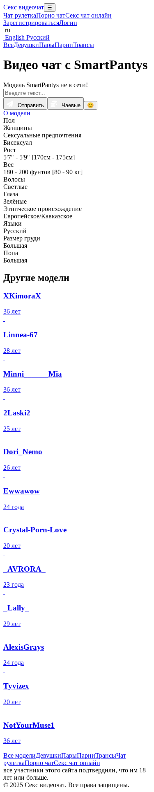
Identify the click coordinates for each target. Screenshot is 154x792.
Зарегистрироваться (31, 22)
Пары (47, 44)
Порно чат (50, 15)
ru (6, 30)
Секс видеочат (23, 7)
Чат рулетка (19, 15)
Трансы (83, 44)
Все (8, 44)
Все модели (19, 755)
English (14, 37)
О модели (16, 113)
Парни (64, 44)
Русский (37, 37)
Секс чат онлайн (88, 15)
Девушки (26, 44)
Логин (68, 22)
